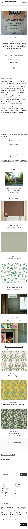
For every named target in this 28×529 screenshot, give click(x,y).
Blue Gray (14, 256)
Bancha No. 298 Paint (14, 318)
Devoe (15, 41)
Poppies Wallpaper (14, 376)
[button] (20, 2)
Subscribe (23, 524)
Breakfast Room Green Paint (14, 347)
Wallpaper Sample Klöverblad (14, 287)
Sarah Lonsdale (14, 192)
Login (25, 2)
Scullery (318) (14, 225)
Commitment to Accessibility (5, 493)
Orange (14, 66)
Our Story (4, 484)
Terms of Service (5, 488)
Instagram (19, 486)
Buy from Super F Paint (13, 59)
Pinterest (18, 484)
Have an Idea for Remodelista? (5, 496)
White (14, 68)
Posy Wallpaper (14, 433)
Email (18, 493)
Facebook (18, 488)
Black (14, 63)
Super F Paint (16, 51)
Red (14, 67)
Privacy (3, 490)
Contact (3, 486)
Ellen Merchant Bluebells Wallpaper (14, 405)
